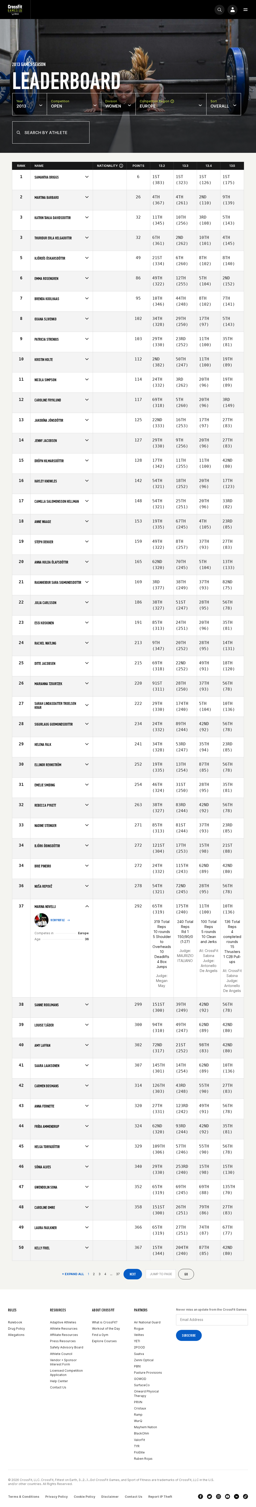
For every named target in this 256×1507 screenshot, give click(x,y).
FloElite (139, 1452)
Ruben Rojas (143, 1458)
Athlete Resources (64, 1328)
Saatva (139, 1354)
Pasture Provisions (148, 1372)
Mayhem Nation (145, 1427)
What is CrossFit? (105, 1322)
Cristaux (140, 1408)
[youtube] (227, 1496)
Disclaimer (110, 1496)
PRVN (138, 1402)
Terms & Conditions (23, 1496)
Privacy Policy (56, 1496)
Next (133, 1274)
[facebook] (200, 1496)
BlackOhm (141, 1433)
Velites (139, 1335)
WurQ (138, 1421)
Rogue (139, 1328)
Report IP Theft (160, 1496)
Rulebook (15, 1322)
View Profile (57, 920)
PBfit (137, 1366)
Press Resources (63, 1341)
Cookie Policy (84, 1496)
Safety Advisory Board (66, 1347)
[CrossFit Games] (15, 9)
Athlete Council (61, 1354)
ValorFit (139, 1440)
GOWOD (140, 1379)
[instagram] (218, 1496)
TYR (137, 1446)
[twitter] (209, 1496)
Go (186, 1274)
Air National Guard (147, 1322)
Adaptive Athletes (63, 1322)
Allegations (16, 1335)
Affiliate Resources (64, 1335)
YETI (137, 1341)
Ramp (138, 1414)
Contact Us (58, 1387)
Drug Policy (16, 1328)
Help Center (59, 1381)
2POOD (139, 1347)
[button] (245, 10)
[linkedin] (236, 1496)
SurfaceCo (142, 1385)
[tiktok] (245, 1496)
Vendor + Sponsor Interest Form (63, 1362)
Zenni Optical (144, 1360)
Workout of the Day (106, 1328)
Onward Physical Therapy (146, 1393)
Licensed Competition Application (66, 1373)
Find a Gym (100, 1335)
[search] (219, 10)
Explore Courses (104, 1341)
